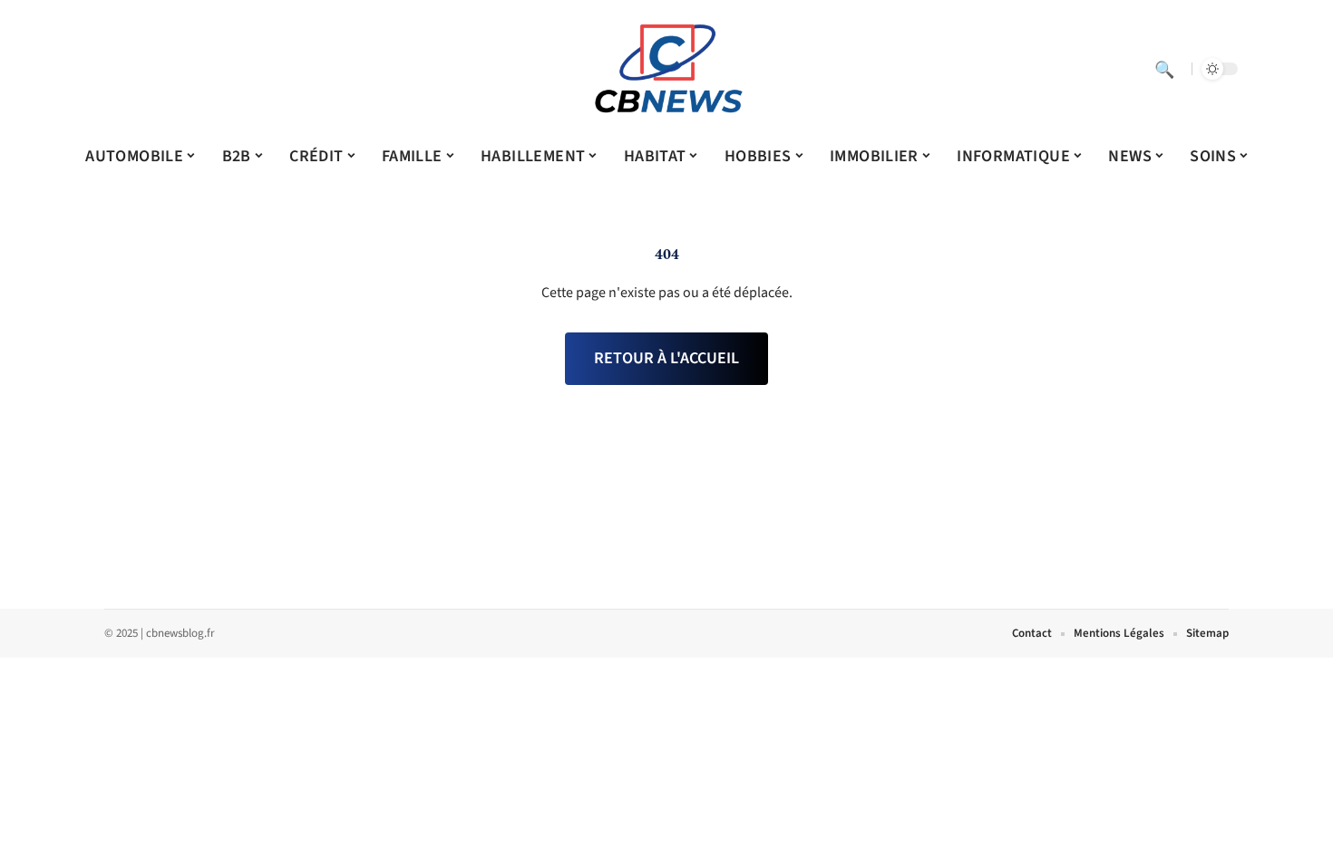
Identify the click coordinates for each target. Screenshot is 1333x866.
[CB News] (666, 68)
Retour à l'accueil (666, 358)
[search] (1164, 69)
